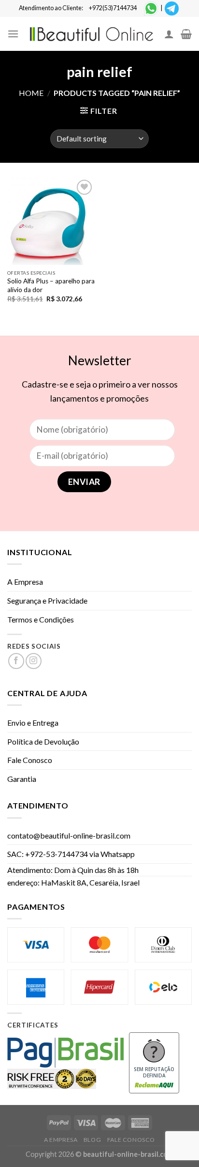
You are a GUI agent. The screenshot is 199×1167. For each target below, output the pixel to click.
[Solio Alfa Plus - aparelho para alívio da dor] (51, 221)
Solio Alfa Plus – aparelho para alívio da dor (51, 285)
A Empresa (25, 581)
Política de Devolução (43, 741)
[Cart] (186, 34)
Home (31, 92)
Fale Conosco (29, 759)
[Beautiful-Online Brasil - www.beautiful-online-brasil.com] (91, 34)
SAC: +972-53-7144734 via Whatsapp (71, 853)
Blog (92, 1139)
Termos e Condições (40, 619)
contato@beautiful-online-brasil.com (68, 835)
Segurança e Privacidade (47, 600)
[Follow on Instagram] (34, 661)
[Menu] (13, 34)
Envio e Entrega (32, 722)
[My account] (169, 34)
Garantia (21, 778)
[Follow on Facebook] (16, 661)
